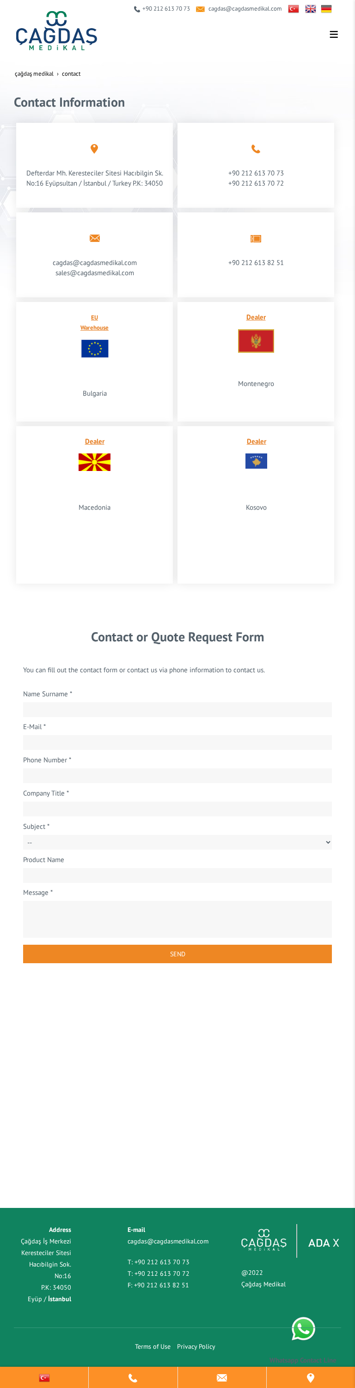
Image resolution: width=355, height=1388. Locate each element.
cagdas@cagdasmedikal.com (245, 8)
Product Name (43, 859)
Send (177, 954)
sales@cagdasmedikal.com (94, 272)
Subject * (36, 826)
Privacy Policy (196, 1346)
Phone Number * (47, 759)
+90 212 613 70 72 (256, 182)
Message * (38, 892)
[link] (44, 1377)
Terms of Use (153, 1346)
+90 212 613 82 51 (161, 1285)
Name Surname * (47, 693)
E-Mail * (34, 726)
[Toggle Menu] (333, 34)
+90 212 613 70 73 (166, 8)
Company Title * (46, 792)
